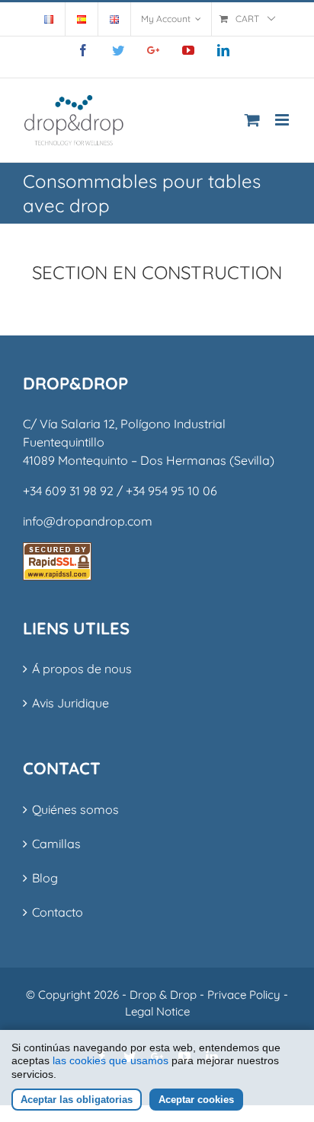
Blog (45, 877)
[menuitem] (49, 19)
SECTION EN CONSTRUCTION (157, 272)
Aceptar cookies (196, 1099)
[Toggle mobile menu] (283, 120)
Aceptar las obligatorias (77, 1099)
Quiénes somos (75, 809)
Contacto (57, 912)
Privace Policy (243, 994)
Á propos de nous (82, 668)
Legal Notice (157, 1011)
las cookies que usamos (110, 1060)
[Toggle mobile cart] (252, 120)
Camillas (56, 843)
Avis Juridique (70, 702)
